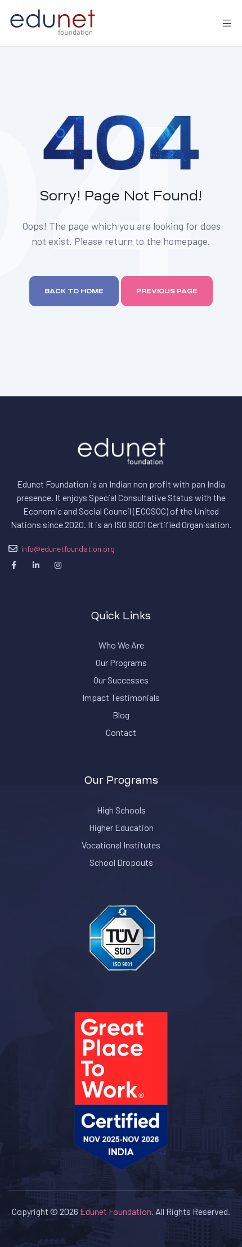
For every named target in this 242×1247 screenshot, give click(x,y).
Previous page (167, 291)
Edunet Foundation (115, 1211)
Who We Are (121, 645)
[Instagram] (58, 565)
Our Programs (121, 662)
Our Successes (121, 679)
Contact (121, 732)
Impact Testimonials (121, 697)
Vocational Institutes (121, 844)
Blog (121, 714)
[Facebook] (14, 565)
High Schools (121, 809)
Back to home (74, 291)
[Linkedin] (36, 565)
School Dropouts (121, 862)
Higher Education (121, 827)
